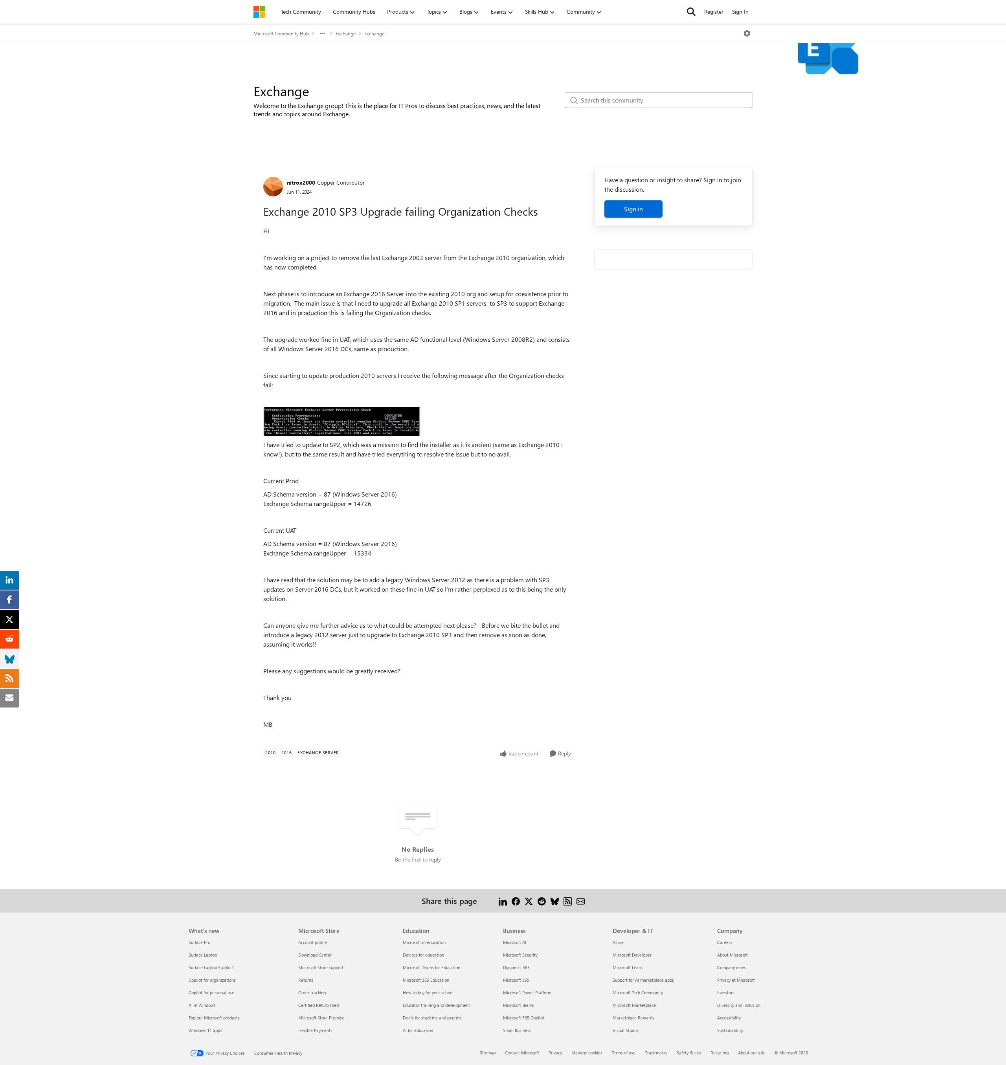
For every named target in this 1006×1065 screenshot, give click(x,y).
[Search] (691, 11)
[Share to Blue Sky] (555, 900)
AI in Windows (202, 1005)
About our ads (751, 1053)
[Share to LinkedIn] (503, 900)
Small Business (517, 1030)
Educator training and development (436, 1005)
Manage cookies (586, 1053)
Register (713, 11)
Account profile (312, 942)
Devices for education (423, 955)
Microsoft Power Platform (527, 992)
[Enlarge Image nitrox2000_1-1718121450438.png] (341, 421)
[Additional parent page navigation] (322, 33)
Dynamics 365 (516, 967)
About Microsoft (732, 955)
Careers (724, 942)
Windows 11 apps (205, 1030)
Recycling (719, 1053)
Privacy (555, 1053)
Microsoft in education (424, 942)
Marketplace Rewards (633, 1018)
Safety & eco (689, 1053)
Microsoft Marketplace (634, 1005)
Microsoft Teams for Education (431, 967)
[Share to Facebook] (516, 900)
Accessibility (729, 1018)
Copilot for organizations (212, 980)
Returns (305, 980)
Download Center (315, 955)
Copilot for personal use (211, 992)
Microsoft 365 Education (426, 980)
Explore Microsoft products (214, 1018)
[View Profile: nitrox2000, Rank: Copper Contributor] (273, 186)
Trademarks (656, 1053)
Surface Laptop (203, 955)
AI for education (418, 1030)
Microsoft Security (520, 955)
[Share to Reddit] (542, 900)
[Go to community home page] (259, 12)
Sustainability (730, 1030)
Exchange (346, 33)
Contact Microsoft (522, 1053)
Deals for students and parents (432, 1018)
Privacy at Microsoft (736, 980)
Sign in (633, 209)
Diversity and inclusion (738, 1005)
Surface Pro (199, 942)
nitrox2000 (301, 182)
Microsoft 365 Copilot (523, 1018)
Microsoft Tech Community (638, 992)
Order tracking (312, 992)
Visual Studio (625, 1030)
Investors (725, 992)
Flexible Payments (315, 1030)
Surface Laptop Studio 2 (211, 967)
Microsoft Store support (320, 967)
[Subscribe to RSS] (568, 900)
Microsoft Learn (628, 967)
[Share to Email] (580, 900)
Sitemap (488, 1053)
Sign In (740, 11)
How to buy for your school (428, 992)
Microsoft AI (514, 942)
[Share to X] (529, 900)
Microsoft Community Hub (281, 33)
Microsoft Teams (518, 1005)
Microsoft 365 (516, 980)
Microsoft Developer (632, 955)
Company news (731, 967)
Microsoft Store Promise (321, 1018)
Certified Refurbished (318, 1005)
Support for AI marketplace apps (643, 980)
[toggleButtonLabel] (747, 33)
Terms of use (623, 1053)
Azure (618, 942)
